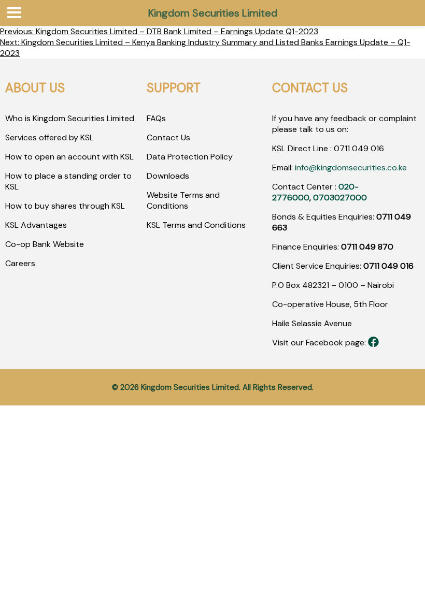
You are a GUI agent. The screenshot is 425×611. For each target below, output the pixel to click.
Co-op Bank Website (44, 244)
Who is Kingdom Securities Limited (69, 118)
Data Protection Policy (190, 156)
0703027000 (340, 197)
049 (359, 148)
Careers (20, 263)
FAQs (156, 118)
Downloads (168, 175)
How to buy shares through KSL (65, 205)
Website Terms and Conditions (183, 200)
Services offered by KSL (49, 137)
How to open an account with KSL (69, 156)
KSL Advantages (36, 225)
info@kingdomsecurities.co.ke (351, 167)
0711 (342, 148)
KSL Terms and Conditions (196, 225)
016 (376, 148)
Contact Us (168, 137)
